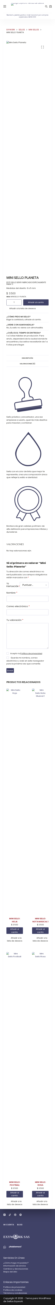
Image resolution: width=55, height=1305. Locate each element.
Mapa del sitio (10, 1271)
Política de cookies (12, 1290)
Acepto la (26, 653)
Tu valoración (14, 620)
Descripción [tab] (27, 358)
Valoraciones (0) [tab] (27, 364)
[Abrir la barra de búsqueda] (46, 6)
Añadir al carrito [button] (14, 931)
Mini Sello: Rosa (40, 1184)
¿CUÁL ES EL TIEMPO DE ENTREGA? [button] (23, 332)
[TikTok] (10, 1215)
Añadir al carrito (36, 302)
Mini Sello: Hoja (14, 920)
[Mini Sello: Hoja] (14, 803)
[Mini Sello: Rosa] (40, 1066)
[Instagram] (4, 1215)
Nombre (11, 592)
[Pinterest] (15, 1215)
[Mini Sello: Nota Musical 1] (40, 803)
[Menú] (4, 6)
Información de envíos (14, 1265)
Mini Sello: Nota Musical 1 (40, 920)
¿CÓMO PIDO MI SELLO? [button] (18, 316)
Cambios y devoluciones (15, 1268)
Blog (19, 1224)
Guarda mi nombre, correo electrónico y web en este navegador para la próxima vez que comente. (25, 660)
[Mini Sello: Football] (14, 1066)
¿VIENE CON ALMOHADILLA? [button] (20, 324)
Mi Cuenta (8, 1224)
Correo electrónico (18, 606)
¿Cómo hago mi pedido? (16, 1262)
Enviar (10, 670)
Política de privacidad (31, 653)
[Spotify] (20, 1215)
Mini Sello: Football (14, 1184)
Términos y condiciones (15, 1293)
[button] (21, 308)
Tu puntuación (13, 585)
